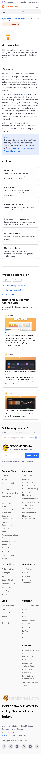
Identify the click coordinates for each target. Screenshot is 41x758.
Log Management (29, 512)
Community (6, 613)
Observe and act (33, 18)
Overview (5, 476)
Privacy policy (29, 461)
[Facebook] (4, 746)
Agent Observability (10, 493)
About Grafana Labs (30, 606)
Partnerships (27, 613)
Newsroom (26, 616)
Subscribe (32, 455)
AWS (3, 576)
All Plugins (6, 573)
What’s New (7, 551)
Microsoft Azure (8, 584)
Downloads (26, 576)
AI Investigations (8, 548)
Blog (3, 609)
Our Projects (27, 569)
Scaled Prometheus (30, 499)
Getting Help (27, 627)
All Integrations (8, 569)
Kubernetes (6, 587)
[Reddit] (37, 746)
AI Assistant (7, 489)
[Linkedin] (17, 746)
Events (4, 616)
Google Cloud (7, 580)
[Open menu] (37, 6)
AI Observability (28, 476)
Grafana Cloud (20, 18)
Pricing (4, 479)
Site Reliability (28, 509)
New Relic (6, 594)
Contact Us (26, 624)
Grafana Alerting (20, 94)
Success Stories (28, 620)
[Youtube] (30, 746)
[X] (10, 746)
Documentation (7, 18)
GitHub (25, 573)
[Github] (23, 746)
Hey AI (24, 637)
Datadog (5, 591)
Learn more (33, 2)
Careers (25, 609)
